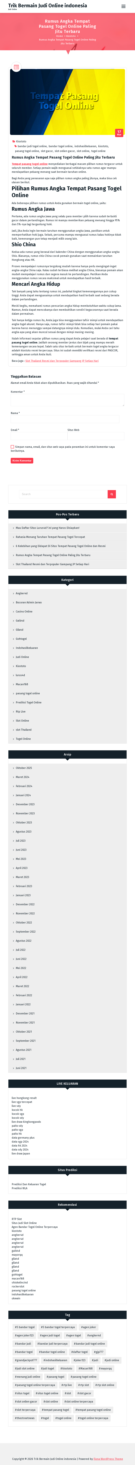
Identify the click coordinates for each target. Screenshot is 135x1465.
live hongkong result (24, 1098)
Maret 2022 (22, 986)
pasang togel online (27, 151)
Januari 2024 (23, 795)
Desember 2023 (25, 804)
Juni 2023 (21, 849)
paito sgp (17, 1129)
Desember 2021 (25, 1013)
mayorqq (17, 1254)
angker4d (18, 1234)
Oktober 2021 (24, 1031)
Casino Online (24, 611)
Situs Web (73, 430)
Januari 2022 (23, 1004)
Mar (119, 133)
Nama (15, 413)
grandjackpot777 (27, 1360)
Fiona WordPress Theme (108, 1459)
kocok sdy (18, 1117)
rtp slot (84, 1385)
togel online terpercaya (94, 1418)
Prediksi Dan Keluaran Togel (29, 1184)
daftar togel (80, 1352)
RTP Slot (17, 1219)
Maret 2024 (22, 777)
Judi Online (22, 657)
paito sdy (17, 1125)
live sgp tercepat (22, 1102)
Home (59, 36)
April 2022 (21, 977)
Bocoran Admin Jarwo (29, 602)
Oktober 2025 (24, 768)
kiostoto (103, 146)
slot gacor (47, 151)
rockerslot (18, 1286)
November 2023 (25, 813)
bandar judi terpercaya (53, 1343)
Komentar (18, 391)
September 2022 (26, 931)
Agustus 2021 (23, 1049)
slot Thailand (24, 729)
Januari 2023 (23, 895)
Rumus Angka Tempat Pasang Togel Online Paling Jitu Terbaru (53, 555)
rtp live (67, 1385)
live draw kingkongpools (26, 1121)
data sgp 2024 (20, 1141)
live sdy (16, 1106)
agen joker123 (25, 1335)
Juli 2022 (21, 949)
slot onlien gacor (65, 151)
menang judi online (28, 1376)
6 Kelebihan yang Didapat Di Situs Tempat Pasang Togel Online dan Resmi (61, 546)
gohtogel (17, 1274)
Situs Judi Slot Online (24, 1223)
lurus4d (20, 675)
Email (15, 430)
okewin (16, 1298)
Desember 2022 (25, 904)
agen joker (89, 1327)
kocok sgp (18, 1113)
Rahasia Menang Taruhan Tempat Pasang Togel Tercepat (50, 537)
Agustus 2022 (23, 940)
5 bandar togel (26, 1327)
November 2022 (25, 913)
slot (69, 1393)
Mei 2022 (21, 968)
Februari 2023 (24, 886)
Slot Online (22, 720)
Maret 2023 (22, 877)
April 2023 (21, 868)
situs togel (23, 1393)
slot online (83, 151)
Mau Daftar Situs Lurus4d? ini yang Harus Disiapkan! (47, 527)
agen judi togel (51, 1335)
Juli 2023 (21, 840)
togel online (98, 151)
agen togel (74, 1335)
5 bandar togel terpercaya (59, 1327)
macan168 (18, 1278)
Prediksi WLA (19, 1188)
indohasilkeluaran (85, 146)
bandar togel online (61, 146)
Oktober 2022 (24, 922)
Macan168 (22, 684)
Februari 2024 (24, 786)
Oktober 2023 (24, 822)
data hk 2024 (19, 1145)
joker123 (80, 1360)
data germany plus (23, 1137)
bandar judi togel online (32, 146)
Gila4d (19, 629)
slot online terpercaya (79, 1401)
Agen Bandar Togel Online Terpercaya (35, 1227)
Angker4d (22, 593)
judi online (112, 1360)
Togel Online (23, 738)
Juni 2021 (21, 1068)
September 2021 (25, 1040)
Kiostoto (71, 36)
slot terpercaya (26, 1409)
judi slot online (26, 1368)
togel (46, 1418)
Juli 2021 (20, 1059)
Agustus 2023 (23, 831)
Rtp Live (21, 711)
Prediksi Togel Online (28, 702)
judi (96, 1360)
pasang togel (56, 1376)
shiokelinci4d (20, 1282)
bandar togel (25, 1352)
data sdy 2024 (20, 1149)
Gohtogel (21, 638)
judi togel (48, 1368)
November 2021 (25, 1022)
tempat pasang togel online (94, 1409)
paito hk (17, 1133)
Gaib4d (20, 620)
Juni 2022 (21, 959)
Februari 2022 (24, 995)
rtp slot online (105, 1385)
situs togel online (48, 1393)
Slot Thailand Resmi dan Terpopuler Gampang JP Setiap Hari (62, 360)
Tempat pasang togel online (30, 164)
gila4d (15, 1258)
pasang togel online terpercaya (36, 1385)
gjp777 (99, 1352)
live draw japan (21, 1153)
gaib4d (16, 1250)
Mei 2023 (21, 858)
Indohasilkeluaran (27, 647)
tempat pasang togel (56, 1409)
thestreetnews (26, 1418)
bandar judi (24, 1343)
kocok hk (17, 1109)
